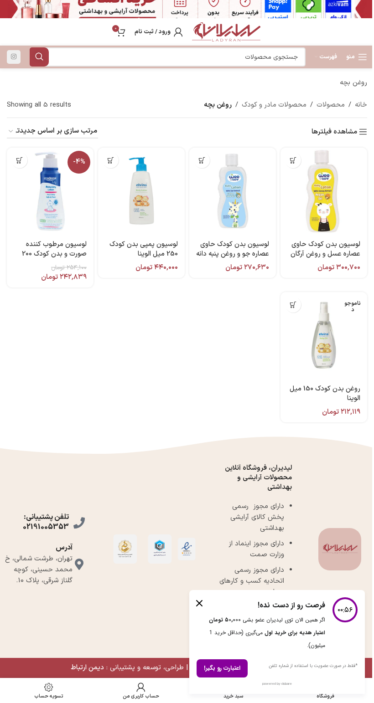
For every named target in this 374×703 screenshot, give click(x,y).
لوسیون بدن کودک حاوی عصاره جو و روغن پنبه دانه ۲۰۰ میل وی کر (232, 254)
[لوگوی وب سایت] (226, 31)
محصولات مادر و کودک (274, 105)
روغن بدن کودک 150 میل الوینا (325, 394)
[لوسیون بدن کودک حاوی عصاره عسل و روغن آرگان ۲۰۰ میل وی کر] (323, 191)
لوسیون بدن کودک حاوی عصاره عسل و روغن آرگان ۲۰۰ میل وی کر (325, 254)
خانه (361, 105)
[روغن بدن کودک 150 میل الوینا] (323, 335)
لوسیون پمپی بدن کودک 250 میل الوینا (143, 249)
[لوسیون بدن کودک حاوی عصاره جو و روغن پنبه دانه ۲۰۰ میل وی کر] (232, 191)
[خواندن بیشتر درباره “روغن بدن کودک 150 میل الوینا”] (293, 305)
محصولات (331, 105)
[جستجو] (39, 57)
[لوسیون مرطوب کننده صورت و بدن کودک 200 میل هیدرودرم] (50, 191)
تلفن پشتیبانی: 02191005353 (46, 522)
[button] (293, 160)
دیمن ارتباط (87, 667)
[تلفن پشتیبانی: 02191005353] (79, 523)
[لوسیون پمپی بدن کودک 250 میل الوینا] (141, 191)
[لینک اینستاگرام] (14, 57)
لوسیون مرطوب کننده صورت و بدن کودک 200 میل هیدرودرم (54, 254)
